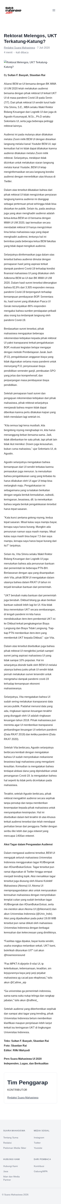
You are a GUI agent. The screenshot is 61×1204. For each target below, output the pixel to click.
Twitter (37, 1142)
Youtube (38, 1148)
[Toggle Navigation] (54, 10)
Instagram (39, 1137)
